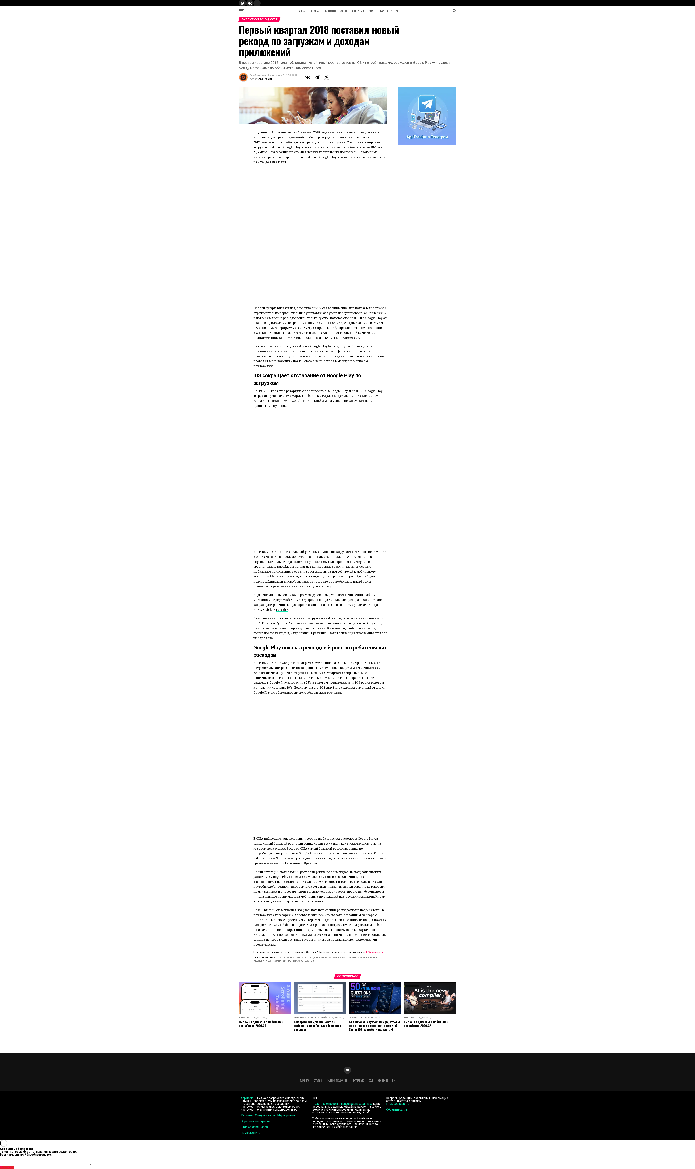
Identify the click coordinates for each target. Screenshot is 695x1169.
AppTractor (265, 78)
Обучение (384, 11)
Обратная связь (396, 1109)
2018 (282, 958)
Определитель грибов (256, 1121)
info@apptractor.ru (373, 952)
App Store (294, 958)
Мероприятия (286, 1115)
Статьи (315, 11)
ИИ (397, 11)
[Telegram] (317, 77)
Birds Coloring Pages (254, 1127)
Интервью (358, 11)
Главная (301, 11)
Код (371, 11)
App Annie (279, 132)
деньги (259, 961)
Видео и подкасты (335, 11)
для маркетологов (302, 961)
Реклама (247, 1115)
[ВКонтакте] (307, 77)
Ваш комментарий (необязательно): (26, 1154)
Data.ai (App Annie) (315, 958)
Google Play (337, 958)
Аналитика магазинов (363, 958)
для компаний (276, 961)
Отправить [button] (7, 1167)
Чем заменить (250, 1132)
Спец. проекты (265, 1115)
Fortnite (282, 609)
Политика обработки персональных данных (342, 1103)
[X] (326, 77)
